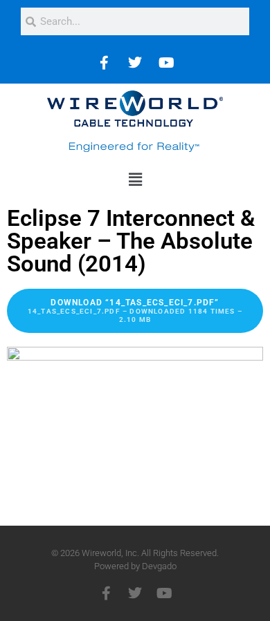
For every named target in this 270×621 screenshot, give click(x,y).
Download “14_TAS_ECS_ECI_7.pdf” (135, 310)
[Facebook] (104, 63)
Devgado (159, 566)
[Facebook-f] (106, 593)
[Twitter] (135, 63)
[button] (135, 179)
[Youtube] (166, 63)
